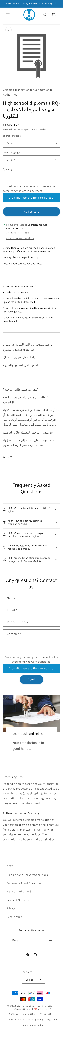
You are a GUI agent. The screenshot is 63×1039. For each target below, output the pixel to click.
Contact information (33, 1025)
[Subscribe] (50, 940)
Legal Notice (14, 917)
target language (11, 152)
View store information (20, 238)
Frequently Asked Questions (24, 883)
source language (12, 135)
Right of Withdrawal (19, 891)
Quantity (8, 169)
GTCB (10, 866)
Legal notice (53, 1019)
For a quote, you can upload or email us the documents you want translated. (31, 659)
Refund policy (29, 1013)
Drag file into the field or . (31, 197)
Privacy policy (47, 1013)
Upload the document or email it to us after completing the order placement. (29, 189)
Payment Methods (18, 900)
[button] (8, 15)
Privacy (11, 908)
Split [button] (9, 456)
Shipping (22, 129)
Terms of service (16, 1019)
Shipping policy (35, 1019)
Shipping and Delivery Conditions (27, 875)
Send (31, 679)
